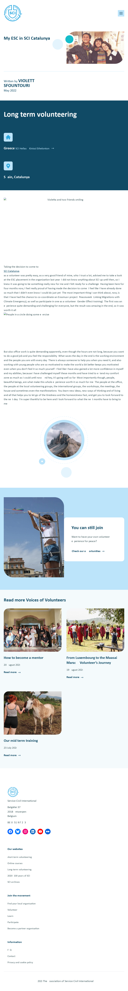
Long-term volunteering (19, 869)
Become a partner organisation (23, 928)
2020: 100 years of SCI (18, 876)
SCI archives (13, 882)
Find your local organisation (21, 903)
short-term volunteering (19, 857)
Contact (11, 956)
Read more (10, 673)
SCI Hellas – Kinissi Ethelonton (32, 148)
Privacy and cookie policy (20, 962)
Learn (10, 916)
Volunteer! (12, 910)
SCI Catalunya (11, 271)
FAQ (9, 950)
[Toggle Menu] (121, 13)
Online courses (14, 863)
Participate (13, 922)
